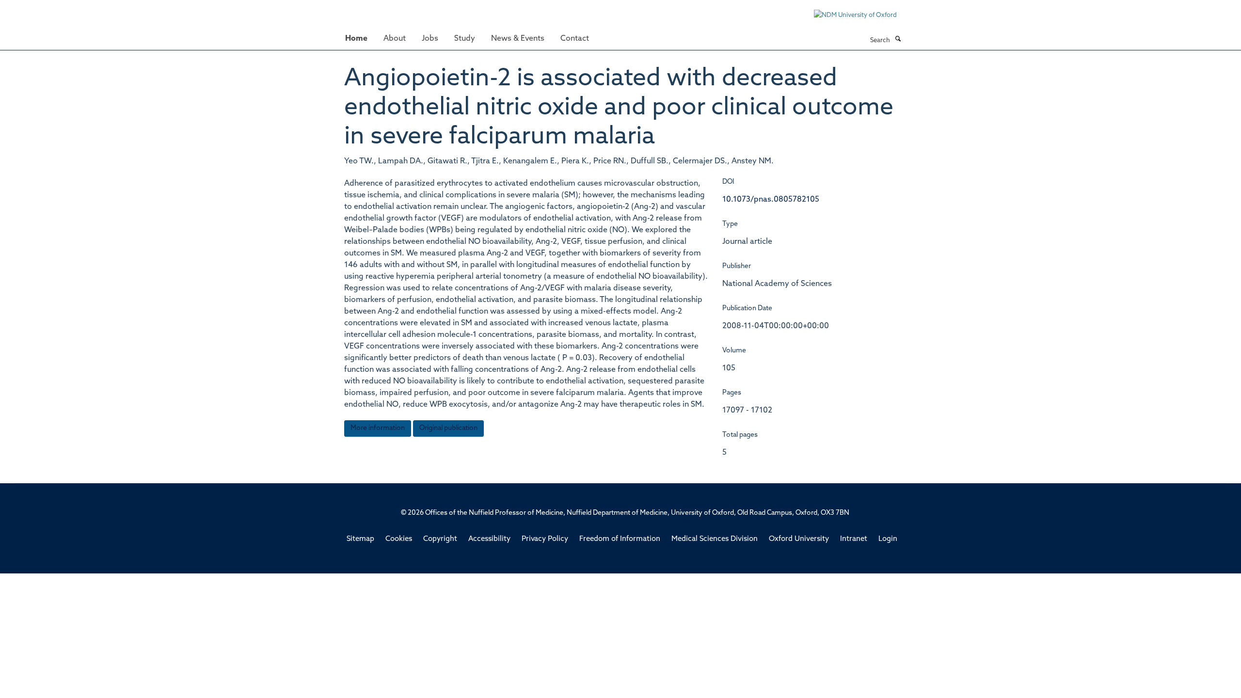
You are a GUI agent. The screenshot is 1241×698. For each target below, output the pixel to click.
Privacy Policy (545, 539)
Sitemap (360, 539)
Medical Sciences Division (714, 539)
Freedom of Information (619, 539)
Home (356, 39)
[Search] (897, 39)
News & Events (517, 39)
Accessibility (489, 539)
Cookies (398, 539)
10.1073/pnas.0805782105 (770, 200)
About (394, 39)
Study (464, 39)
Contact (574, 39)
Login (887, 539)
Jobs (430, 39)
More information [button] (377, 428)
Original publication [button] (448, 428)
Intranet (853, 539)
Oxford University (799, 539)
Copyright (440, 539)
